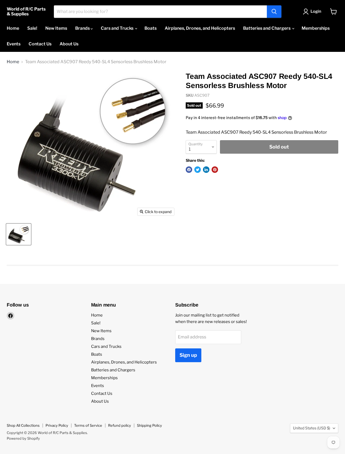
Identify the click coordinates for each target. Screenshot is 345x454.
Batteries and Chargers (267, 28)
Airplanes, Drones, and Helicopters (200, 28)
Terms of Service (88, 425)
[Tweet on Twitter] (197, 169)
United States (311, 428)
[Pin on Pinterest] (215, 169)
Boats (150, 28)
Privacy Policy (57, 425)
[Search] (274, 11)
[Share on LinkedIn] (206, 169)
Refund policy (119, 425)
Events (13, 43)
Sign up (188, 355)
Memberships (316, 28)
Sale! (32, 28)
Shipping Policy (149, 425)
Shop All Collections (23, 425)
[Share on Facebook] (189, 169)
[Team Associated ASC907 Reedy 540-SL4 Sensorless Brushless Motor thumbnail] (18, 234)
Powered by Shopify (23, 438)
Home (13, 28)
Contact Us (40, 43)
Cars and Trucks (117, 28)
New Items (56, 28)
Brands (83, 28)
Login (315, 11)
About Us (69, 43)
